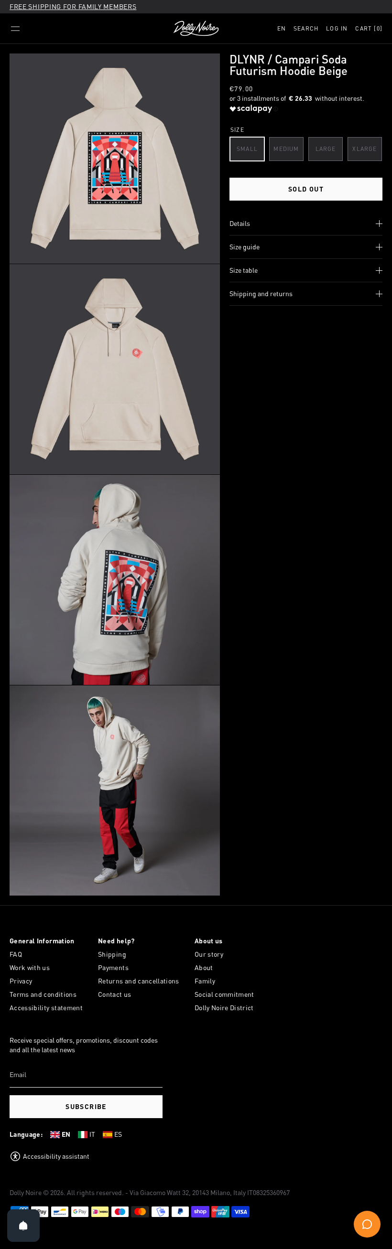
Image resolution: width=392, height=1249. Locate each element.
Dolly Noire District (224, 1007)
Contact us (114, 994)
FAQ (16, 954)
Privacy (21, 981)
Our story (209, 954)
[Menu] (15, 28)
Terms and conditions (43, 994)
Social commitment (224, 994)
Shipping (112, 954)
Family (205, 981)
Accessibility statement (46, 1007)
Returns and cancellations (138, 981)
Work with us (30, 967)
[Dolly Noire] (196, 28)
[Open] (23, 1225)
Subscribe (86, 1106)
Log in (337, 28)
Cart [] (368, 28)
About (204, 967)
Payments (113, 967)
